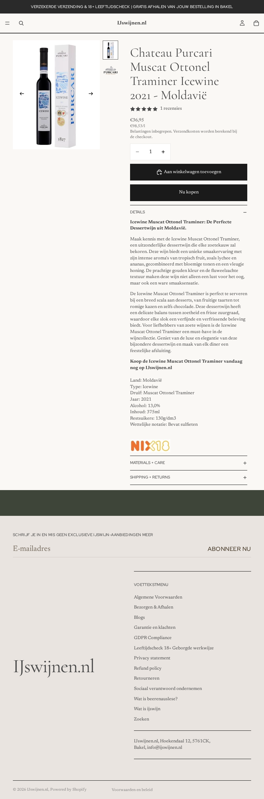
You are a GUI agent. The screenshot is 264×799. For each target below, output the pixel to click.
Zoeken (141, 719)
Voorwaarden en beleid (132, 790)
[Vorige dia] (20, 95)
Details (137, 212)
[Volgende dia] (93, 95)
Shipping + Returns (150, 477)
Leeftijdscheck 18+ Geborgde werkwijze (174, 648)
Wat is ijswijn (147, 709)
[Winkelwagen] (256, 23)
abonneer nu (229, 549)
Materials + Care (147, 462)
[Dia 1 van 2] (110, 50)
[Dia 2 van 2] (110, 70)
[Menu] (7, 23)
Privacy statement (152, 658)
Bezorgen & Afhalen (153, 607)
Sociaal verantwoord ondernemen (168, 689)
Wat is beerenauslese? (156, 699)
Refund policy (148, 668)
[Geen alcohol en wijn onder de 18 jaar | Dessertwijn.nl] (150, 445)
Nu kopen (189, 192)
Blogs (139, 617)
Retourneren (146, 678)
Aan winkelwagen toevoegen (192, 172)
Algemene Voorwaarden (158, 597)
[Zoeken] (21, 23)
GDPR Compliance (153, 638)
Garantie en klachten (154, 628)
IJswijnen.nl (37, 790)
